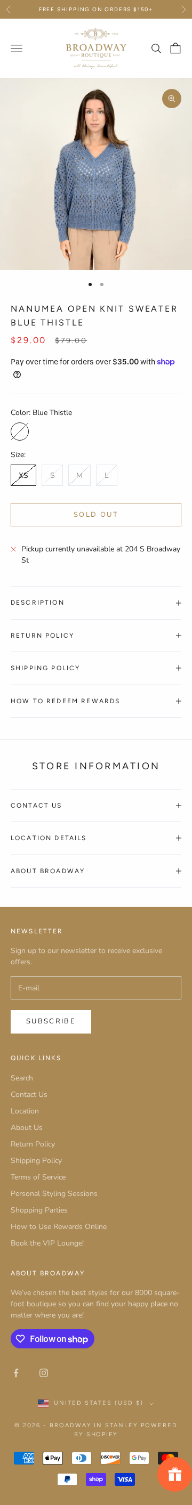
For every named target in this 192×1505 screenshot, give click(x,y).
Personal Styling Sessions (54, 1194)
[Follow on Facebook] (16, 1373)
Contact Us (29, 1094)
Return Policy (33, 1144)
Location (25, 1111)
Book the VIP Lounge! (47, 1243)
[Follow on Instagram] (43, 1373)
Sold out (96, 514)
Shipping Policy (36, 1161)
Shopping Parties (39, 1210)
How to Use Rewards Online (59, 1227)
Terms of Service (38, 1177)
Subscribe (51, 1021)
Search (22, 1078)
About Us (27, 1127)
